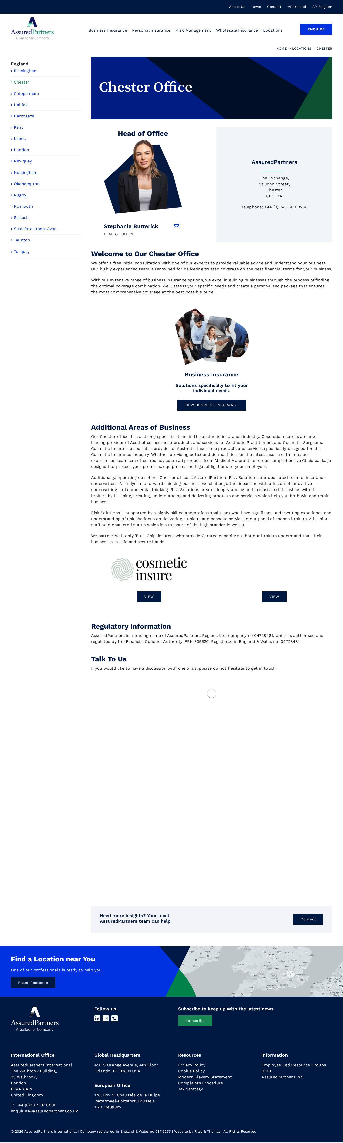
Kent (18, 127)
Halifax (21, 104)
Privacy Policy (191, 1065)
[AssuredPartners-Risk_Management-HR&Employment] (212, 309)
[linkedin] (97, 1018)
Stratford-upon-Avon (35, 228)
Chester (22, 82)
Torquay (22, 251)
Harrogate (24, 116)
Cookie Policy (191, 1071)
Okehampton (27, 183)
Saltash (21, 217)
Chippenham (26, 93)
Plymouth (23, 206)
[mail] (106, 1018)
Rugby (20, 195)
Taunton (22, 240)
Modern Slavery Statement (205, 1077)
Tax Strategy (190, 1089)
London (21, 149)
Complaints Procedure (200, 1083)
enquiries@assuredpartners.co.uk (44, 1111)
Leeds (20, 138)
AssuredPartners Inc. (282, 1077)
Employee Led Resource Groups (293, 1065)
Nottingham (25, 172)
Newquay (23, 161)
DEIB (266, 1071)
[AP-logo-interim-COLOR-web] (32, 19)
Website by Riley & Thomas (197, 1131)
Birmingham (26, 70)
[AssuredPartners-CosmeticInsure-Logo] (149, 556)
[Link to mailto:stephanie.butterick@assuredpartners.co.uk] (176, 226)
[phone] (114, 1018)
